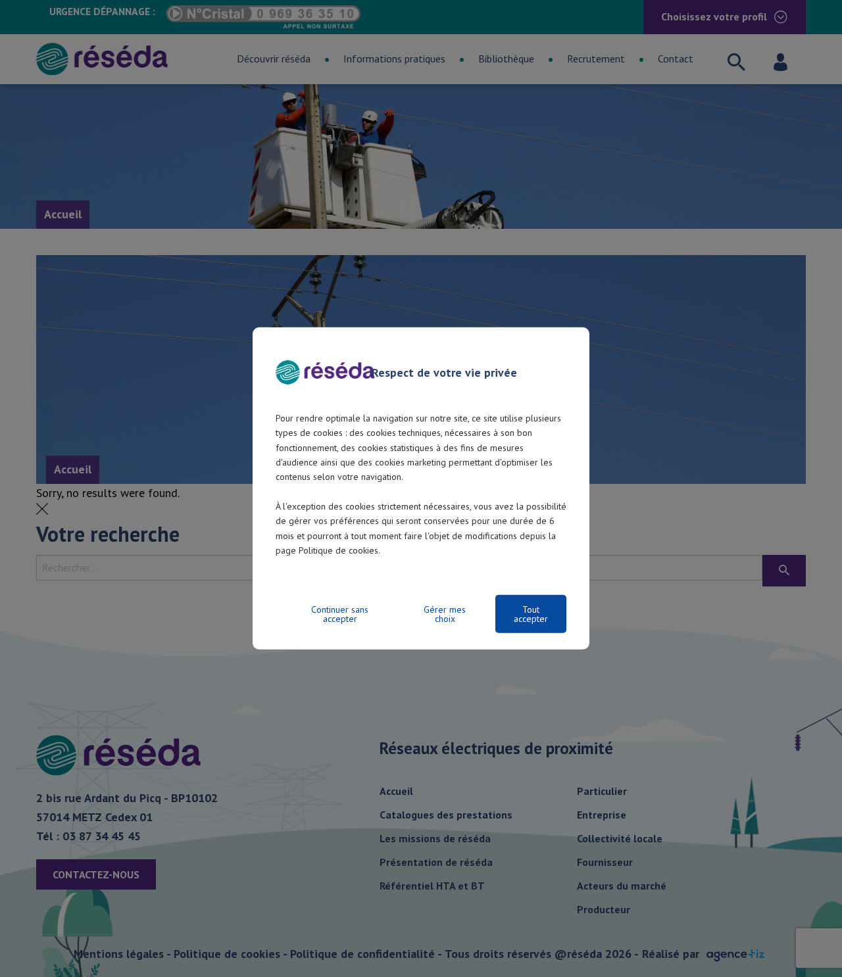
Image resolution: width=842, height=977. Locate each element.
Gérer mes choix (445, 614)
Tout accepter (531, 614)
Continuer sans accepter (339, 614)
